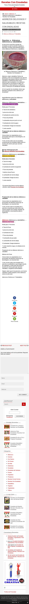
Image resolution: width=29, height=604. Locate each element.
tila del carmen (12, 555)
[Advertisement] (10, 191)
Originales (10, 474)
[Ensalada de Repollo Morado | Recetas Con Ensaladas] (7, 509)
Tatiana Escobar (8, 31)
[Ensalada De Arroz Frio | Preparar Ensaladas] (7, 440)
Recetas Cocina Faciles (14, 479)
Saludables (11, 483)
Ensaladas (10, 468)
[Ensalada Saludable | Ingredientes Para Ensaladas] (7, 447)
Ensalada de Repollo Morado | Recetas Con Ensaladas (16, 508)
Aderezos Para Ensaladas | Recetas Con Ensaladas (17, 433)
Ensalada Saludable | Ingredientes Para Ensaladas (16, 444)
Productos (10, 477)
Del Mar (10, 463)
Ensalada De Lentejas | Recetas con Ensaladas (17, 426)
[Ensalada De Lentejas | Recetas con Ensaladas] (7, 428)
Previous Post (7, 345)
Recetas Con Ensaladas (14, 2)
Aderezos (12, 14)
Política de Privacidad (10, 592)
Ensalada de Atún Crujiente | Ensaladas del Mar (17, 521)
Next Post (23, 345)
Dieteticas (10, 466)
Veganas (10, 486)
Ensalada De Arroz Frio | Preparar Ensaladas (17, 438)
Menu (15, 9)
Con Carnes (11, 459)
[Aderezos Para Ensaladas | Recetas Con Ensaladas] (7, 434)
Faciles (10, 472)
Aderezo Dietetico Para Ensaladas (14, 151)
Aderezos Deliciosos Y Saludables (12, 34)
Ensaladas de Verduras (14, 470)
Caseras (10, 457)
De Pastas (11, 461)
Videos (10, 490)
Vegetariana (11, 488)
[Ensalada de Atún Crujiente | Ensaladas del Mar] (7, 523)
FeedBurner (9, 417)
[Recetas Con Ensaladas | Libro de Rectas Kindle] (7, 503)
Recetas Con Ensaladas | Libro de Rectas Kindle (17, 498)
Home (6, 14)
